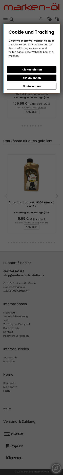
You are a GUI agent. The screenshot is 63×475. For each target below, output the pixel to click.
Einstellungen (32, 86)
